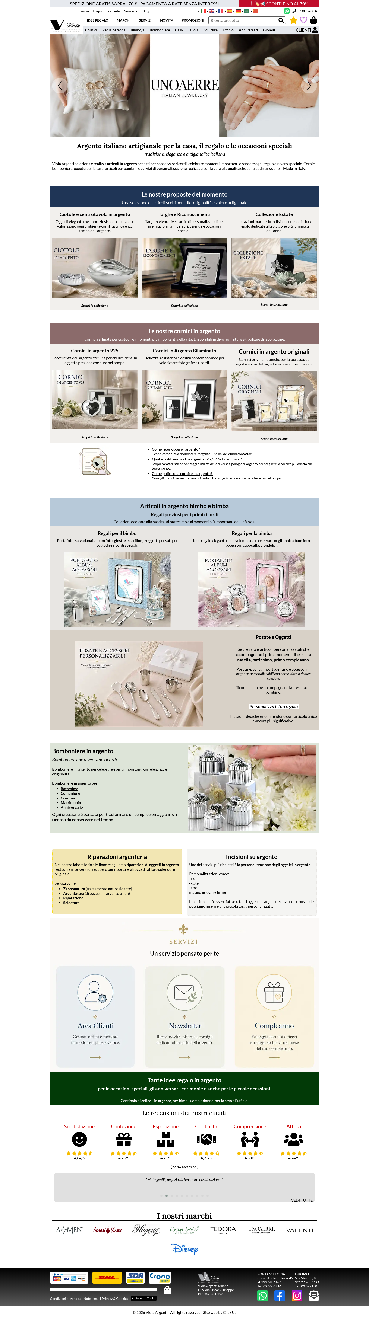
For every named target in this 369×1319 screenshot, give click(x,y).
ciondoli (267, 545)
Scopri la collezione (94, 305)
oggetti (152, 540)
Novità (166, 20)
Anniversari (248, 30)
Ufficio (228, 30)
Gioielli (269, 30)
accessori (233, 545)
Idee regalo (97, 20)
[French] (219, 10)
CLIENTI (304, 29)
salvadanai (84, 540)
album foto (103, 540)
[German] (236, 10)
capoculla (251, 545)
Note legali (91, 1298)
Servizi (145, 20)
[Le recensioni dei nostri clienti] (293, 20)
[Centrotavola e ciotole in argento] (95, 296)
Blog (146, 11)
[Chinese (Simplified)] (254, 10)
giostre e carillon (128, 540)
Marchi (123, 20)
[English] (210, 10)
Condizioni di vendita (65, 1298)
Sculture (211, 30)
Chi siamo (82, 11)
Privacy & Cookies (115, 1298)
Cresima (68, 798)
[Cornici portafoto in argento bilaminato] (184, 427)
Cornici (91, 30)
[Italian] (201, 10)
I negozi (98, 11)
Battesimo (69, 788)
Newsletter (131, 11)
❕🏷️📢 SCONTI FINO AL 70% (278, 3)
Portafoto (65, 540)
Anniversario (72, 807)
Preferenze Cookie (144, 1298)
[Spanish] (228, 10)
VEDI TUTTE (302, 1200)
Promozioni (193, 20)
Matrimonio (71, 802)
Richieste (113, 11)
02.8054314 (306, 11)
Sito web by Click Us (219, 1312)
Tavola (193, 30)
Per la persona (114, 30)
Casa (179, 30)
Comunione (70, 793)
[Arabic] (245, 10)
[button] (161, 1196)
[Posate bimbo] (139, 725)
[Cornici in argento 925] (95, 427)
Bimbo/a (138, 30)
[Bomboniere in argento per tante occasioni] (252, 788)
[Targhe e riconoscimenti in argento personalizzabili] (184, 296)
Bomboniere (160, 30)
